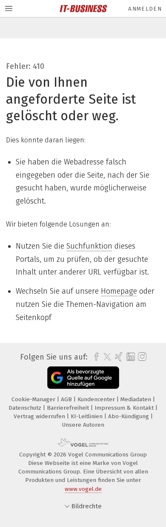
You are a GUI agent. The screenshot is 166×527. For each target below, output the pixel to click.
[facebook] (94, 357)
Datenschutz (26, 407)
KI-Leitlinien (87, 416)
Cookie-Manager (34, 399)
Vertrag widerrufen (40, 416)
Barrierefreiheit (69, 407)
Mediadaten (136, 399)
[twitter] (105, 357)
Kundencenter (97, 399)
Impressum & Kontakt (124, 407)
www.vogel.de (83, 489)
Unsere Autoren (83, 424)
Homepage (119, 291)
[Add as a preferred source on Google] (83, 377)
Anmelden (145, 8)
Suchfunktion (89, 246)
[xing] (117, 357)
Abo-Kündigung (129, 416)
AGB (67, 399)
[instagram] (141, 357)
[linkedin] (129, 357)
